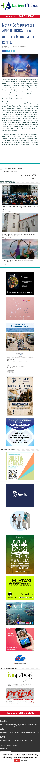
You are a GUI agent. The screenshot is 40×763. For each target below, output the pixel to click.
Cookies (15, 745)
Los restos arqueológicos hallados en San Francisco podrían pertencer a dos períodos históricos (13, 170)
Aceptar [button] (17, 760)
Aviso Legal (3, 745)
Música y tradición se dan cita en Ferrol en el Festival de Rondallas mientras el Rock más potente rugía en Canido (20, 208)
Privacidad (9, 745)
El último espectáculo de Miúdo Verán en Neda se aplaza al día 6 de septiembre (17, 261)
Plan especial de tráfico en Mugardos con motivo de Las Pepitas (28, 176)
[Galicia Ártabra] (20, 6)
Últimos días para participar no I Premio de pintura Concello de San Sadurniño (18, 235)
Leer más (23, 760)
